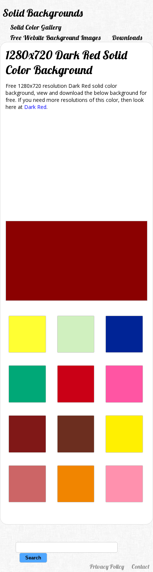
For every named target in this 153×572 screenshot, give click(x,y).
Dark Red (35, 106)
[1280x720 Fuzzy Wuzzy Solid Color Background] (27, 500)
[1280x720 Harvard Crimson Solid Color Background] (76, 400)
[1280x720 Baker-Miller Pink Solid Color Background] (124, 500)
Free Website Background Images (55, 37)
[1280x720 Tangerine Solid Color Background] (76, 500)
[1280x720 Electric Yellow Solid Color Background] (27, 350)
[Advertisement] (76, 166)
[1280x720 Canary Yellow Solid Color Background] (124, 450)
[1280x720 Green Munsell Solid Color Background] (27, 400)
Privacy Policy (106, 566)
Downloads (127, 37)
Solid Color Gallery (35, 27)
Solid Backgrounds (43, 12)
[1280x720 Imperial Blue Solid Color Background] (124, 350)
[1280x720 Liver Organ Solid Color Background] (76, 450)
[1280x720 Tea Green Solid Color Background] (76, 350)
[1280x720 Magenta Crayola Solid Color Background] (124, 400)
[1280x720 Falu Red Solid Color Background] (27, 450)
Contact (140, 566)
